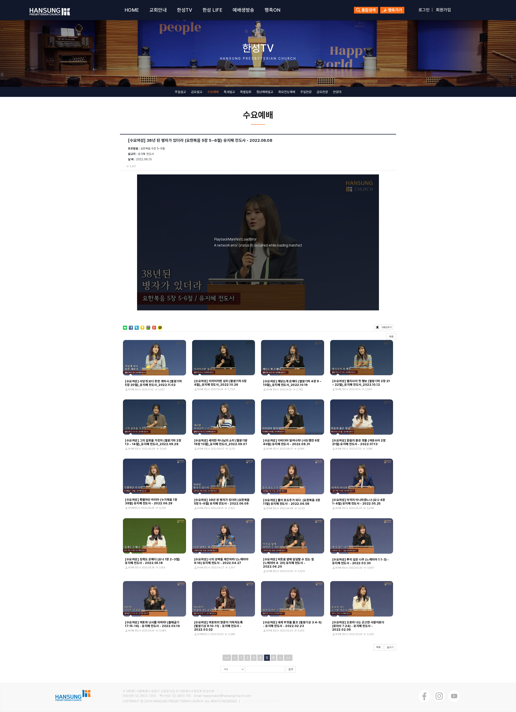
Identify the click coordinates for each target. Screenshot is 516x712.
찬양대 (337, 92)
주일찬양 (306, 92)
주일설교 (180, 92)
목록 (391, 336)
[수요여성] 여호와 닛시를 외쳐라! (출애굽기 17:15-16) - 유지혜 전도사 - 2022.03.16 (152, 624)
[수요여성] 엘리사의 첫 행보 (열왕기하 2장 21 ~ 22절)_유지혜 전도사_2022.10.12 (361, 383)
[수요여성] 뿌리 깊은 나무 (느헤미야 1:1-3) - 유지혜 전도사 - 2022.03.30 (360, 561)
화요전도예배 (286, 92)
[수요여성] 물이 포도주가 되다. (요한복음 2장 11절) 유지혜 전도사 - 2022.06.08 (291, 502)
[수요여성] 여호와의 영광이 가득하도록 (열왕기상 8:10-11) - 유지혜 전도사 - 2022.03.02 (218, 626)
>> (288, 658)
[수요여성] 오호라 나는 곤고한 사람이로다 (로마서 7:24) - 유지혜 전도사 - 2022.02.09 (358, 626)
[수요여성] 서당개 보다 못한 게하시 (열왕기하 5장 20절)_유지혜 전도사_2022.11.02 (153, 383)
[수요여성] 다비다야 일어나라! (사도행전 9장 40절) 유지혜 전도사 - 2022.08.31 (291, 442)
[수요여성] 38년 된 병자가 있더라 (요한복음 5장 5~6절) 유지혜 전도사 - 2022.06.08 (222, 501)
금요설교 (196, 92)
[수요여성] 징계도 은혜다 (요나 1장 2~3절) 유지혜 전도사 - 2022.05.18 (152, 561)
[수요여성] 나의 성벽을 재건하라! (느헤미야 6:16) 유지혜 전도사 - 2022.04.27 (221, 561)
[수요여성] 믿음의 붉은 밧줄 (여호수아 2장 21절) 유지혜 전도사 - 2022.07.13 (359, 442)
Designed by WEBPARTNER (261, 701)
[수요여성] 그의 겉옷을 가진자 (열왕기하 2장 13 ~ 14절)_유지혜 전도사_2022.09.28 (153, 442)
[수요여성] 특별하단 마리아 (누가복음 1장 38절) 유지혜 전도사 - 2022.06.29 (151, 501)
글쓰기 (390, 647)
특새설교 (229, 92)
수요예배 (213, 92)
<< (226, 658)
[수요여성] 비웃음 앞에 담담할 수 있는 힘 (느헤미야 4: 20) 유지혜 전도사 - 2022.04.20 (288, 563)
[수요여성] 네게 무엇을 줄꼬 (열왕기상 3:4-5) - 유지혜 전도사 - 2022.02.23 (292, 624)
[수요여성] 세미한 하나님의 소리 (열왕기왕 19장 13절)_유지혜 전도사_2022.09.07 (221, 442)
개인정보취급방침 (226, 691)
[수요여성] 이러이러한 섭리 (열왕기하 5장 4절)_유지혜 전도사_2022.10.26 (220, 383)
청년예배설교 (264, 92)
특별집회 (245, 92)
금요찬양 (322, 92)
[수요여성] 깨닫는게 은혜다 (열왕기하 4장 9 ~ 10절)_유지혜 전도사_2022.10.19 (292, 383)
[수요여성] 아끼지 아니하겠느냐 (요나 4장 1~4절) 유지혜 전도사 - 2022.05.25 (358, 501)
